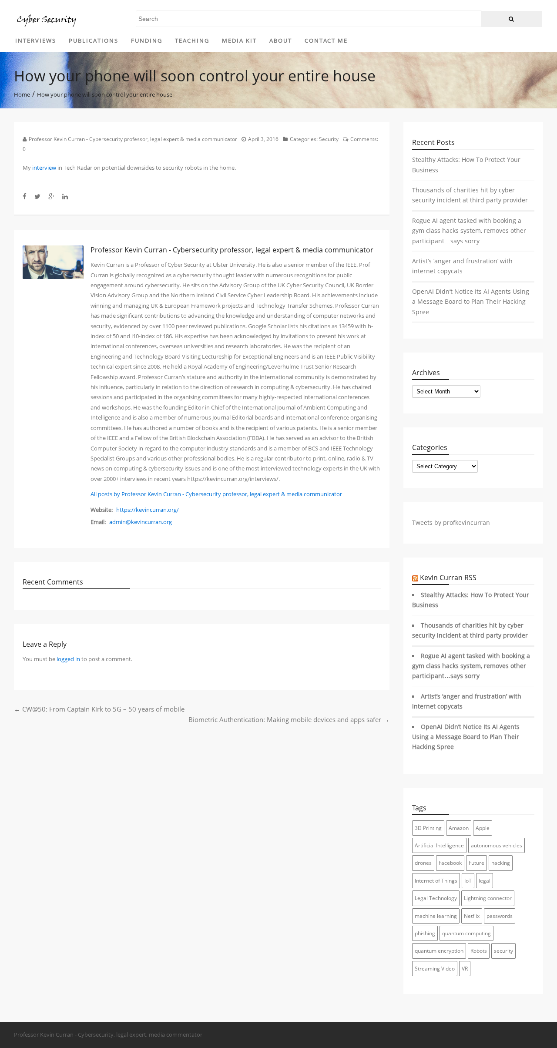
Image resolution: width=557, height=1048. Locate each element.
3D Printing (428, 828)
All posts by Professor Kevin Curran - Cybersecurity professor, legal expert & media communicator (216, 494)
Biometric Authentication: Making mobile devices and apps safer (288, 719)
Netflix (472, 916)
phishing (425, 933)
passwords (500, 916)
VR (465, 968)
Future (476, 863)
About (280, 40)
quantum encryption (439, 950)
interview (44, 167)
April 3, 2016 (263, 139)
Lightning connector (488, 898)
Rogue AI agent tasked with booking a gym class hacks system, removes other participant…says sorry (469, 231)
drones (423, 863)
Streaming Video (435, 968)
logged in (68, 659)
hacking (500, 863)
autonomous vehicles (496, 845)
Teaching (192, 40)
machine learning (436, 916)
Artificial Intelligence (439, 845)
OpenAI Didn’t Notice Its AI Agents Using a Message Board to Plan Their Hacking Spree (470, 302)
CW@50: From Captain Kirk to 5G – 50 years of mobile (99, 709)
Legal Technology (436, 898)
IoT (468, 880)
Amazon (459, 828)
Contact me (326, 40)
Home (22, 94)
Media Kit (239, 40)
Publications (93, 40)
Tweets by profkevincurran (451, 523)
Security (329, 139)
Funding (146, 40)
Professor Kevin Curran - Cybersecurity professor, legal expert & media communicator (133, 139)
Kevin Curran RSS (448, 577)
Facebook (450, 863)
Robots (478, 950)
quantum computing (466, 933)
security (503, 950)
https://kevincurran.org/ (147, 510)
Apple (483, 828)
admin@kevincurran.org (140, 522)
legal (484, 880)
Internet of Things (436, 880)
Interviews (35, 40)
